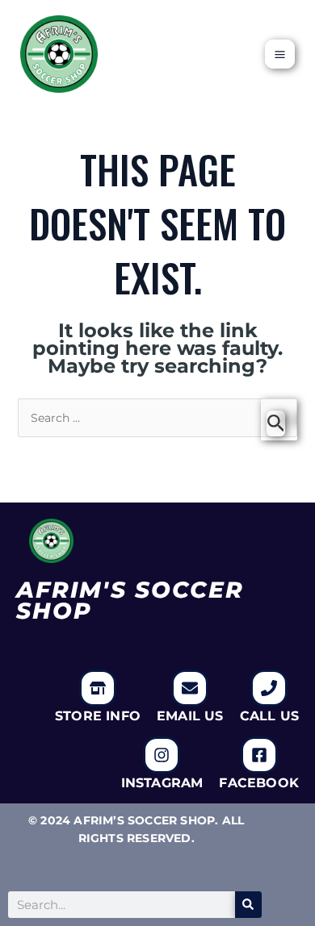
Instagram (162, 782)
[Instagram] (161, 755)
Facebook (259, 782)
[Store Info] (97, 688)
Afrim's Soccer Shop (130, 600)
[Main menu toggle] (280, 54)
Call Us (269, 716)
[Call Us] (269, 688)
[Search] (248, 904)
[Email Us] (189, 688)
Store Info (98, 716)
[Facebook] (259, 755)
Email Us (190, 716)
